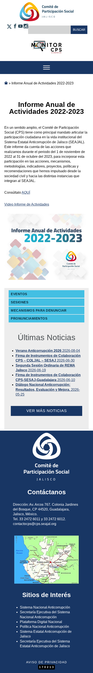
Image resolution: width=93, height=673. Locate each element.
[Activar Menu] (46, 67)
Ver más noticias (46, 411)
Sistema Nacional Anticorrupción (45, 607)
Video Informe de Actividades (26, 204)
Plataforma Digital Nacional (41, 622)
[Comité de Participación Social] (46, 17)
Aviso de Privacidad (46, 662)
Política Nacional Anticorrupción (44, 626)
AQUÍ (26, 192)
